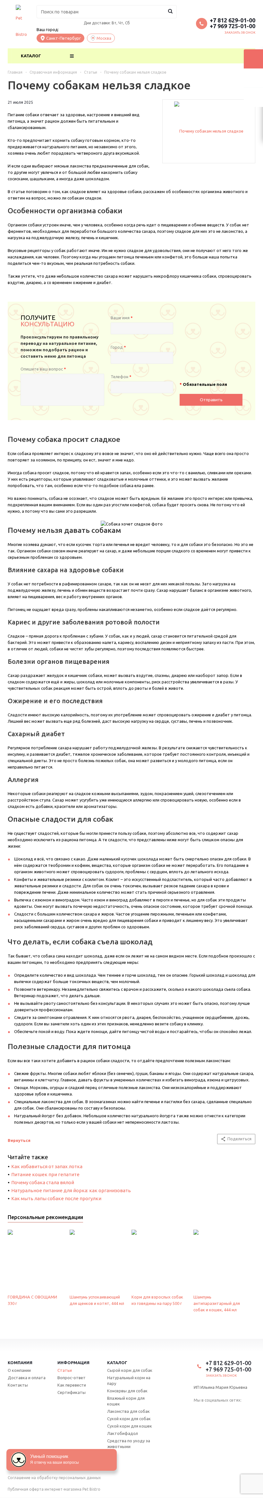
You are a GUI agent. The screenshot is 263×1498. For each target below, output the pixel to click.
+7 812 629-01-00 (232, 20)
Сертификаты (71, 1392)
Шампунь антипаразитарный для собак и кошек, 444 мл (216, 1303)
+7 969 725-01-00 (232, 26)
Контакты (18, 1385)
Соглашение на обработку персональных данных (54, 1478)
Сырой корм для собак (129, 1370)
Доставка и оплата (27, 1377)
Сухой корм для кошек (129, 1426)
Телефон (121, 376)
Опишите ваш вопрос (43, 369)
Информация (73, 1362)
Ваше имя (122, 317)
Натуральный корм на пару (128, 1380)
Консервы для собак (127, 1390)
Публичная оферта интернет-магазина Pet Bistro (54, 1489)
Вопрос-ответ (71, 1377)
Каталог (31, 55)
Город (118, 347)
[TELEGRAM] (210, 1410)
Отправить (211, 399)
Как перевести (71, 1385)
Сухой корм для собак (129, 1418)
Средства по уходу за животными (128, 1443)
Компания (20, 1362)
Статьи (64, 1370)
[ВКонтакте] (198, 1410)
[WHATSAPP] (222, 1410)
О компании (19, 1370)
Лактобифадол (122, 1433)
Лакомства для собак (128, 1411)
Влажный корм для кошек (126, 1401)
